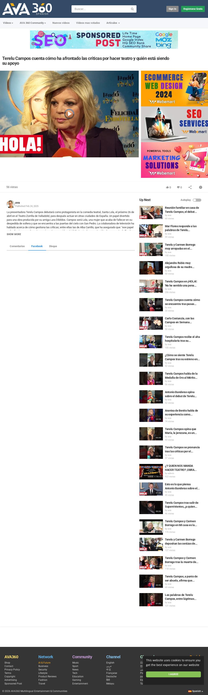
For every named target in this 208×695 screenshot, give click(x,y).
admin (171, 473)
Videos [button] (7, 22)
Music (75, 662)
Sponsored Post (13, 683)
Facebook (37, 246)
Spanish (197, 691)
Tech (74, 673)
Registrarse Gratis (193, 9)
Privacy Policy (12, 669)
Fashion (42, 680)
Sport (75, 666)
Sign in (172, 9)
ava (17, 202)
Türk (142, 683)
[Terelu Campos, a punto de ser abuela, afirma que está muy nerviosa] (151, 581)
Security (42, 669)
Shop (7, 662)
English (110, 662)
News (75, 669)
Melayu (110, 683)
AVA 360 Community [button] (32, 22)
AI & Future (44, 662)
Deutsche (111, 676)
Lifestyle (42, 673)
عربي (109, 666)
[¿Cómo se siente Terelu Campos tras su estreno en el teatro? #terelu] (151, 359)
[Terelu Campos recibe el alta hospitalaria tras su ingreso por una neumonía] (151, 341)
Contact (8, 666)
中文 (108, 669)
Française (111, 673)
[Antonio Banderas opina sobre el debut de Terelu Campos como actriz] (151, 396)
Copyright (9, 676)
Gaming (76, 680)
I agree (173, 674)
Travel (41, 683)
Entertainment (80, 683)
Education (77, 676)
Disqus (53, 246)
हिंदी (108, 680)
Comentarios (17, 246)
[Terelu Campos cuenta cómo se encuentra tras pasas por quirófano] (151, 304)
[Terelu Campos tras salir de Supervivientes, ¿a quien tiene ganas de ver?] (151, 507)
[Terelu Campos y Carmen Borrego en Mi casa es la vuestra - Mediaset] (151, 527)
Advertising (10, 680)
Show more (14, 234)
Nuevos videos (61, 22)
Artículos (112, 22)
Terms (7, 673)
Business (43, 666)
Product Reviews (47, 676)
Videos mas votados (88, 22)
